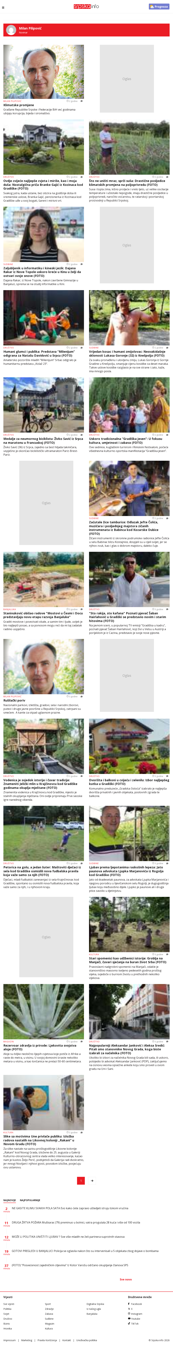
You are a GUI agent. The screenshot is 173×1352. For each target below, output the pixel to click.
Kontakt (66, 1340)
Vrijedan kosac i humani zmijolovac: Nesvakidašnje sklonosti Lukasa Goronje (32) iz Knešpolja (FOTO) (127, 353)
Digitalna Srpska (95, 1304)
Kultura (49, 1328)
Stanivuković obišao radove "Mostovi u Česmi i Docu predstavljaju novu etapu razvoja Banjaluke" (43, 615)
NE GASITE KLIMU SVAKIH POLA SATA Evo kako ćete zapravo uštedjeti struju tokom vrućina (70, 1208)
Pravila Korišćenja (47, 1340)
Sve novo (126, 1279)
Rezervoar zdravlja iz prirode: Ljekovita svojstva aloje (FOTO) (39, 1047)
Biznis (6, 1323)
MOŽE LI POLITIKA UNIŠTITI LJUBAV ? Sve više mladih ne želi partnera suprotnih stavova (68, 1237)
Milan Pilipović (12, 101)
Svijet (6, 1313)
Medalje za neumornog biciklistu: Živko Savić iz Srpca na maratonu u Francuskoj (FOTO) (43, 440)
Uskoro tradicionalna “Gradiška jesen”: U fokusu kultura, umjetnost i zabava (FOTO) (125, 440)
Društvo (7, 1318)
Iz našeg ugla (93, 1308)
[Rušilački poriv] (43, 666)
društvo (8, 177)
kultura (94, 954)
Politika (7, 1308)
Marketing (26, 1340)
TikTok (135, 1323)
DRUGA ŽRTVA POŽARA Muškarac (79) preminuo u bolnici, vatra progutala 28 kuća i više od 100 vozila (76, 1222)
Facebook (136, 1304)
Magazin (49, 1323)
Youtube (135, 1318)
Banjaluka (91, 1313)
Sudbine (49, 1318)
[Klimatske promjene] (43, 72)
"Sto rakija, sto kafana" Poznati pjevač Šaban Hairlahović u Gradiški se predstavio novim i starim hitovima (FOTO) (127, 617)
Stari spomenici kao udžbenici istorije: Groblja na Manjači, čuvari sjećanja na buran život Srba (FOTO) (127, 960)
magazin (8, 1041)
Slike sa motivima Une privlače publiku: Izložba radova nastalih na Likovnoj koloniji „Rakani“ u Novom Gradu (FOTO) (38, 1140)
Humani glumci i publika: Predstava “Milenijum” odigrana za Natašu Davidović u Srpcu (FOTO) (39, 353)
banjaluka (9, 609)
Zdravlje (49, 1308)
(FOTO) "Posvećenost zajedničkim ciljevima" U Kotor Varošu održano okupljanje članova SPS (70, 1265)
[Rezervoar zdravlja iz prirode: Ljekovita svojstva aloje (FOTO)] (43, 1011)
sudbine (8, 264)
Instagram (136, 1313)
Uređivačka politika (86, 1340)
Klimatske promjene (18, 105)
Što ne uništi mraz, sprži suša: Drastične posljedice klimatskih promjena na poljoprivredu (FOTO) (127, 183)
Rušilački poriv (14, 700)
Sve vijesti (8, 1304)
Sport (48, 1304)
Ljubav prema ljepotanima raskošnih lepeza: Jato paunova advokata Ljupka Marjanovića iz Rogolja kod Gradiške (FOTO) (126, 871)
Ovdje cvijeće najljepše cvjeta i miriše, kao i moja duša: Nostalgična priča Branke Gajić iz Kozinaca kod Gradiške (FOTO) (43, 184)
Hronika (7, 1328)
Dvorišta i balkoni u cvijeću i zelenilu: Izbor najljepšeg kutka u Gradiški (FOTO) (129, 782)
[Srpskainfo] (86, 6)
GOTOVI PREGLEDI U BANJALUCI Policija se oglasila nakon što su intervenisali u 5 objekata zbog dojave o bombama (85, 1251)
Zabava (49, 1313)
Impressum (9, 1340)
